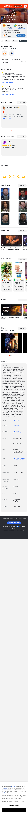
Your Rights (4, 792)
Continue (14, 810)
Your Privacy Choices (14, 805)
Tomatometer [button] (9, 27)
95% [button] (8, 25)
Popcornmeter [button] (21, 27)
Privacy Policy (5, 789)
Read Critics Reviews (7, 82)
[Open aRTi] (25, 6)
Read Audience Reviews (8, 94)
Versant (13, 786)
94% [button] (20, 25)
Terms (5, 788)
